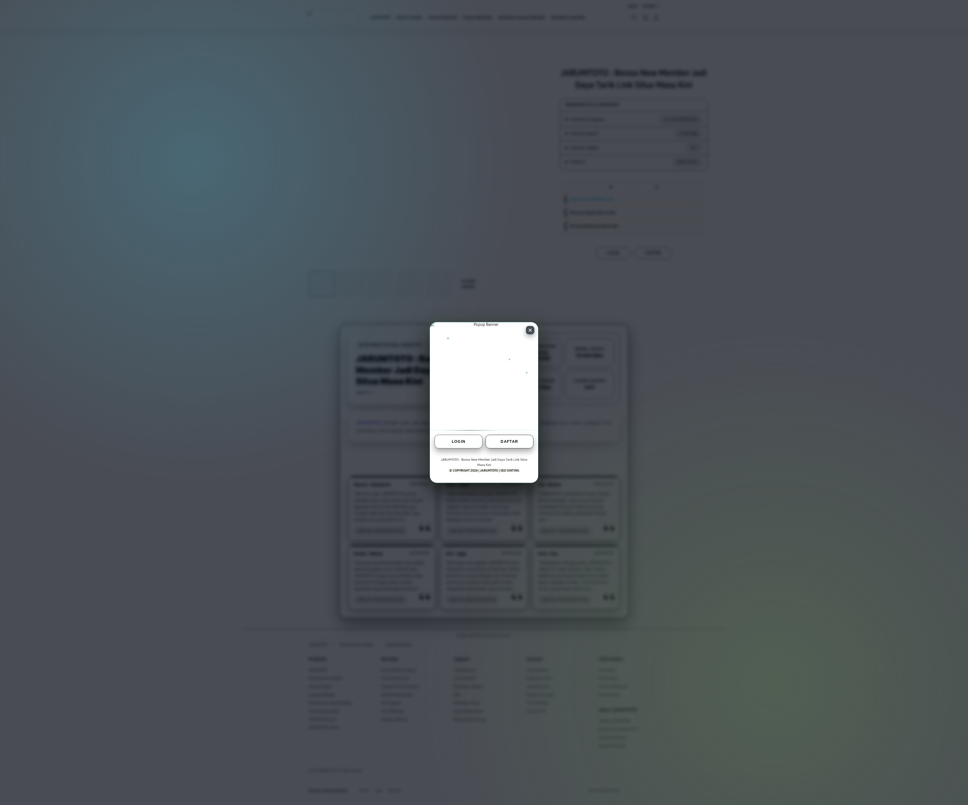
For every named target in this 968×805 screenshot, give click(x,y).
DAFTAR (509, 441)
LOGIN (459, 441)
